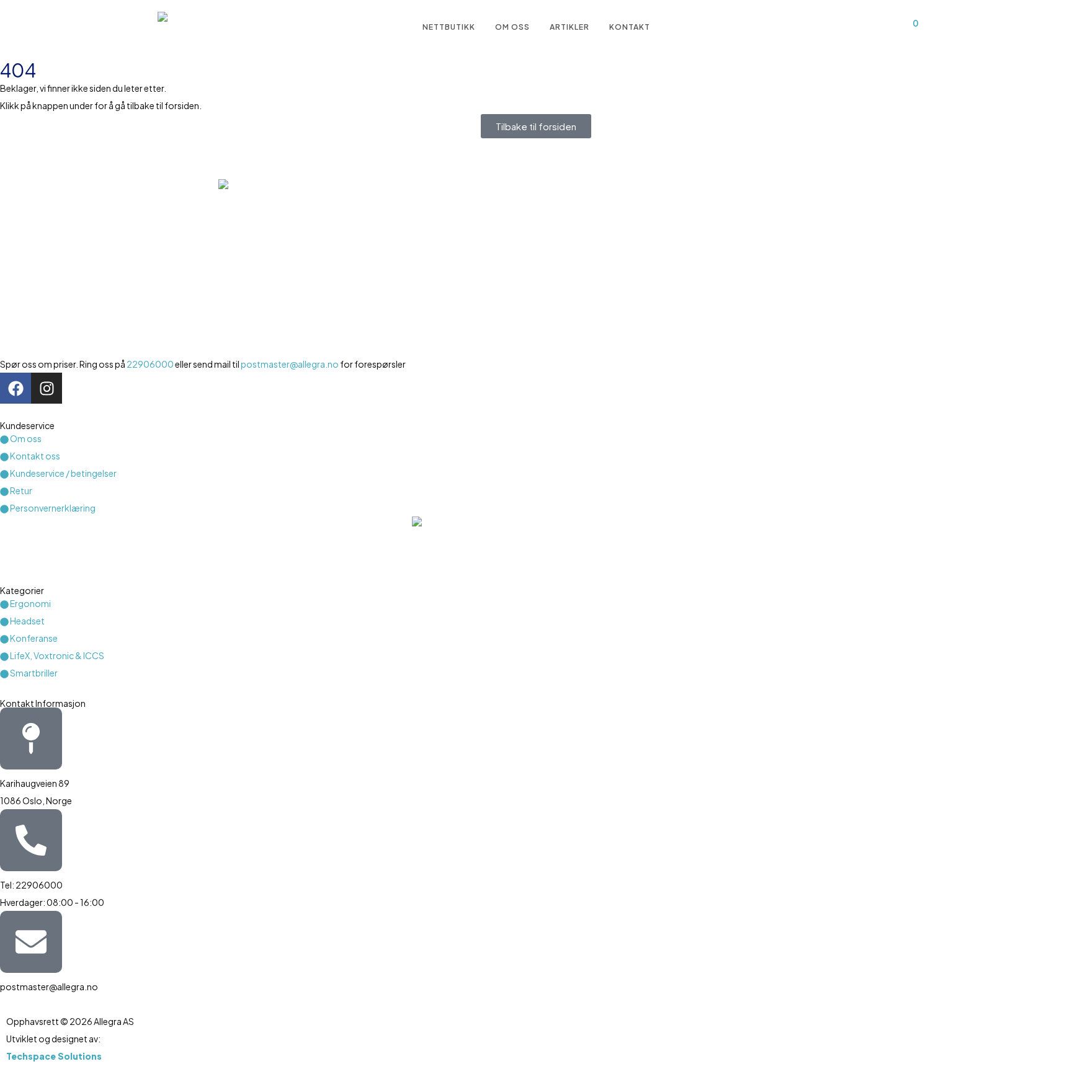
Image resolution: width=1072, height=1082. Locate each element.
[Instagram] (46, 388)
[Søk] (844, 27)
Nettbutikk (448, 27)
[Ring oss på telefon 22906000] (31, 840)
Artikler (569, 27)
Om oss (512, 27)
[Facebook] (15, 388)
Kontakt (629, 27)
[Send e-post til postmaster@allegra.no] (31, 942)
